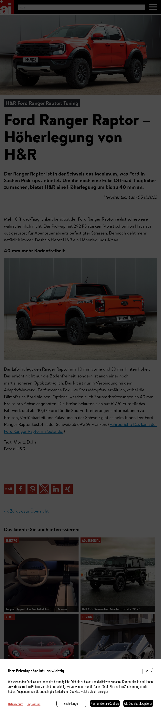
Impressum (33, 703)
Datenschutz (15, 703)
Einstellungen (71, 703)
